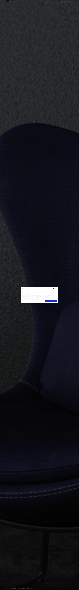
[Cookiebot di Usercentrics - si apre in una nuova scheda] (53, 288)
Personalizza (39, 301)
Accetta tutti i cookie (51, 301)
